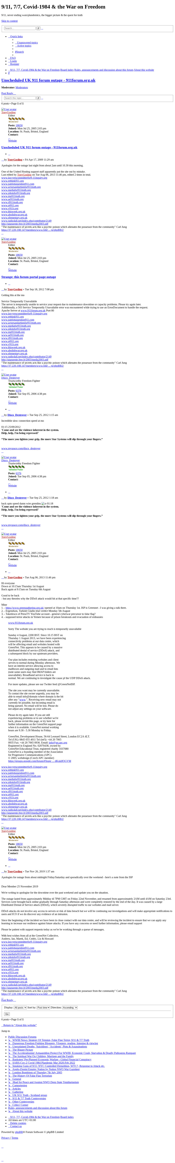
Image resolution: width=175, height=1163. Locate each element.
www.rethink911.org (12, 180)
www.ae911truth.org (12, 199)
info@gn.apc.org (58, 742)
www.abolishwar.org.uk (14, 214)
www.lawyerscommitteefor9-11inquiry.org (24, 177)
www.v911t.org (9, 208)
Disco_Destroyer (10, 377)
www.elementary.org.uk (14, 217)
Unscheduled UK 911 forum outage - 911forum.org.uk (48, 80)
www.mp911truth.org (13, 196)
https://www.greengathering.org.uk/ (25, 607)
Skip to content (9, 20)
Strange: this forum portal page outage (28, 277)
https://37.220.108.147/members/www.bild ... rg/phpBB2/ (32, 230)
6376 (18, 390)
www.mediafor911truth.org (16, 190)
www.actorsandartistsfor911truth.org (21, 186)
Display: (9, 1007)
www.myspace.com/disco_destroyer (20, 448)
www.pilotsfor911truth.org (15, 193)
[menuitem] (26, 42)
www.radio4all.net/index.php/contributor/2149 (26, 220)
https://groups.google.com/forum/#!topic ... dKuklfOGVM (39, 761)
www (22, 699)
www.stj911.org (10, 205)
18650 (19, 125)
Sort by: (32, 1007)
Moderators (22, 87)
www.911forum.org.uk (33, 310)
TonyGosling (8, 112)
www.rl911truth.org (12, 202)
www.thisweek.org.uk (13, 211)
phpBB (19, 1132)
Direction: (56, 1007)
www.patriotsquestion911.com (17, 183)
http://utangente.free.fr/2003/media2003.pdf (24, 223)
